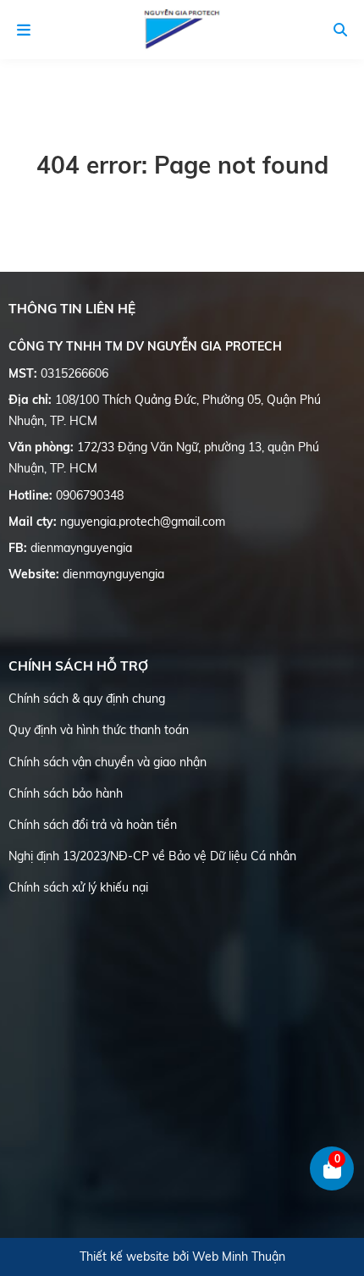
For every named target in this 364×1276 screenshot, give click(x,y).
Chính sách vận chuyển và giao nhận (107, 762)
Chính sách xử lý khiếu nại (78, 887)
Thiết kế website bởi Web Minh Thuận (182, 1256)
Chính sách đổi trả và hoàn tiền (92, 824)
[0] (332, 1187)
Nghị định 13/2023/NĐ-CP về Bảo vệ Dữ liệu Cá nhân (152, 856)
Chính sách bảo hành (65, 793)
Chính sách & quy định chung (86, 698)
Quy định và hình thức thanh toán (98, 729)
